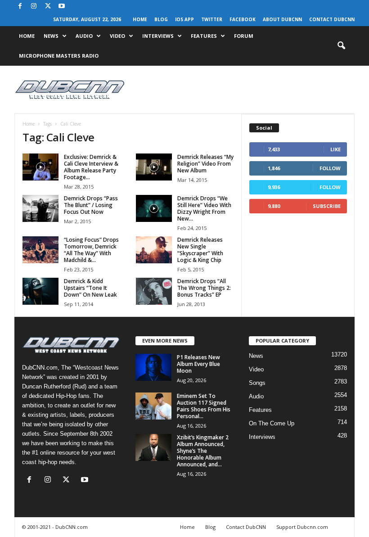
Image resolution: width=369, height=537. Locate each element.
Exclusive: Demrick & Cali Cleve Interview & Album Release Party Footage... (91, 167)
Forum (243, 35)
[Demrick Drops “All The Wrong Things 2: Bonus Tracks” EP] (154, 291)
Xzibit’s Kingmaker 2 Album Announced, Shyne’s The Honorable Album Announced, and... (203, 450)
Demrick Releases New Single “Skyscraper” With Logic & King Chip (200, 250)
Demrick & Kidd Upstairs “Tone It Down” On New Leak (90, 287)
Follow (330, 168)
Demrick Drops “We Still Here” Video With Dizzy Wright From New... (204, 208)
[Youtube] (61, 6)
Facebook (243, 19)
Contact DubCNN (332, 19)
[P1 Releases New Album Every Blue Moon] (153, 367)
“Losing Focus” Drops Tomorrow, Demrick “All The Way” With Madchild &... (91, 250)
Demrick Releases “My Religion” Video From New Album (205, 163)
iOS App (184, 19)
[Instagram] (33, 6)
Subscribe (327, 206)
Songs (257, 382)
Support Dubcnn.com (302, 526)
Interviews (158, 35)
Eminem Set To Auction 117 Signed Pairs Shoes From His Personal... (203, 406)
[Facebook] (19, 6)
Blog (161, 19)
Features (204, 35)
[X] (47, 6)
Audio (84, 35)
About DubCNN (282, 19)
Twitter (211, 19)
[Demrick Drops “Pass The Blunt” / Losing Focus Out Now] (40, 208)
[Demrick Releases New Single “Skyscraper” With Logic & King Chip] (154, 249)
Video (117, 35)
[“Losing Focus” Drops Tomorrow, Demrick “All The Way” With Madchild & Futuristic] (40, 249)
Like (335, 149)
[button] (341, 46)
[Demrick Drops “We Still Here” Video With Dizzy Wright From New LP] (154, 208)
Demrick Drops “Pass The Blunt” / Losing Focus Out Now (91, 205)
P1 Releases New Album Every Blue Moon (198, 364)
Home (140, 19)
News (51, 35)
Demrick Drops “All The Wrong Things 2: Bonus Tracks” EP (204, 287)
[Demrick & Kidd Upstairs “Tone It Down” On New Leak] (40, 291)
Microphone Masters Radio (59, 55)
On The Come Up (271, 423)
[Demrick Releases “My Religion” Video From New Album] (154, 167)
